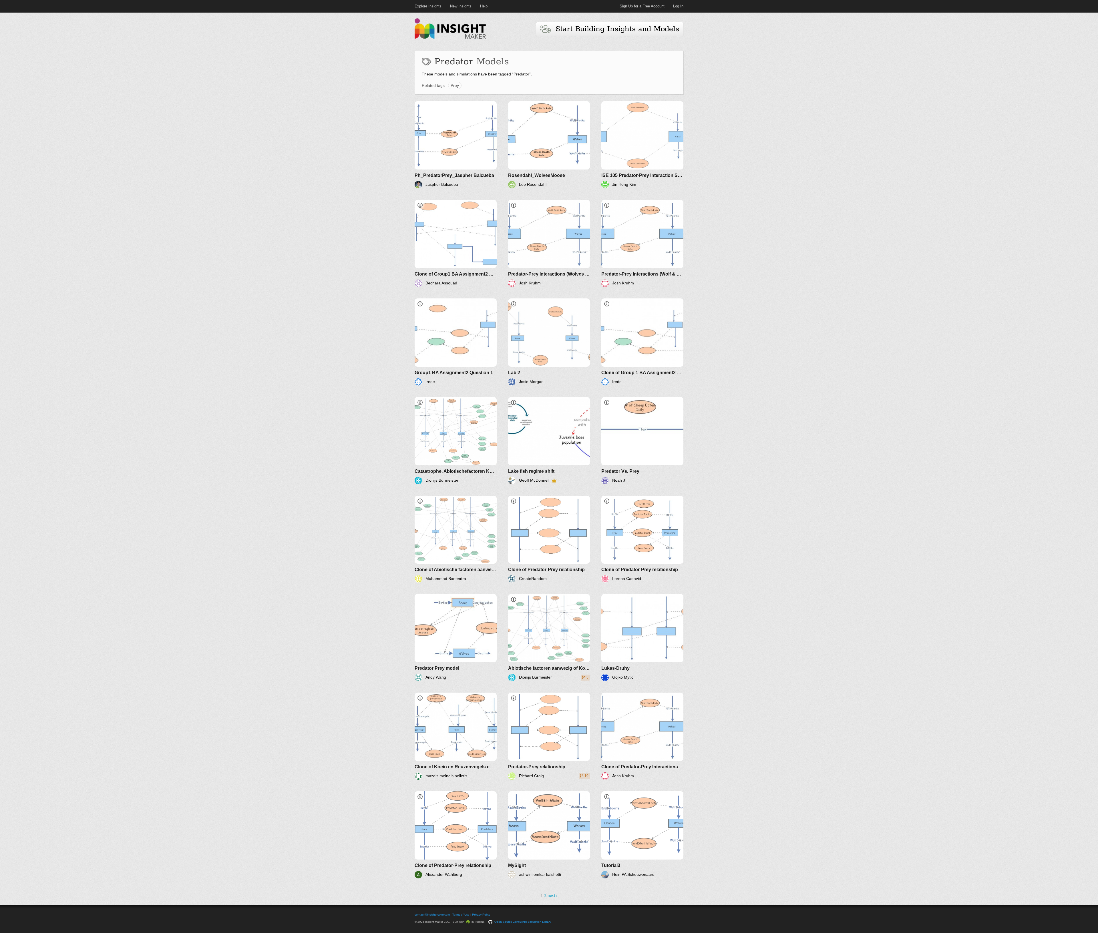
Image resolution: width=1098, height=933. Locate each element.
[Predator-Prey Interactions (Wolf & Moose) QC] (642, 243)
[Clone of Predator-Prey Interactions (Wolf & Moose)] (642, 736)
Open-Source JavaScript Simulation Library (522, 921)
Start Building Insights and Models (614, 29)
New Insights (461, 6)
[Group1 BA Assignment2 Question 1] (456, 342)
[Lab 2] (549, 342)
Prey (455, 85)
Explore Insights (428, 6)
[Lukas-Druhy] (642, 637)
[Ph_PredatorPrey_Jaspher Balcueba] (456, 144)
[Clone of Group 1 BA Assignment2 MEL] (642, 342)
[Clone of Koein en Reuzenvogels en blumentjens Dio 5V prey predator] (456, 736)
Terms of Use (461, 914)
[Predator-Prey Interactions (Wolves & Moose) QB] (549, 243)
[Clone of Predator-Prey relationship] (549, 539)
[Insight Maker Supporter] (554, 480)
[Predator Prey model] (456, 637)
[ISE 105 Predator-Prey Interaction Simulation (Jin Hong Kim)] (642, 144)
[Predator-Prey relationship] (549, 736)
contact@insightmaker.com (432, 914)
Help (484, 6)
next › (553, 895)
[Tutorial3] (642, 834)
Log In (678, 6)
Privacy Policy (481, 914)
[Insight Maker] (450, 38)
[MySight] (549, 834)
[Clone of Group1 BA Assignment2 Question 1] (456, 243)
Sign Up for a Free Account (642, 6)
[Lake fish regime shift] (549, 440)
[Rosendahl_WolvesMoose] (549, 144)
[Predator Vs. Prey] (642, 440)
